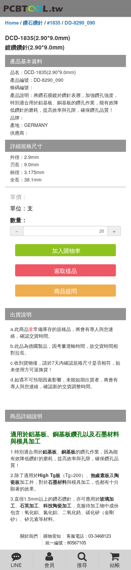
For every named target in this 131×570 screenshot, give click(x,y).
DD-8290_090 (79, 22)
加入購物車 (66, 250)
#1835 (53, 22)
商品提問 (65, 291)
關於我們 (29, 536)
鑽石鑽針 (33, 22)
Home (12, 22)
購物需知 (52, 536)
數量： (18, 220)
